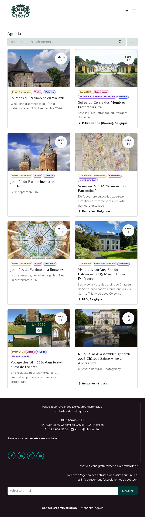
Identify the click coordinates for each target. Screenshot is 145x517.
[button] (128, 490)
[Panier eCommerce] (126, 11)
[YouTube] (40, 455)
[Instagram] (31, 455)
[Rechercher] (120, 42)
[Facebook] (11, 455)
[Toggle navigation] (134, 11)
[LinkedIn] (21, 455)
